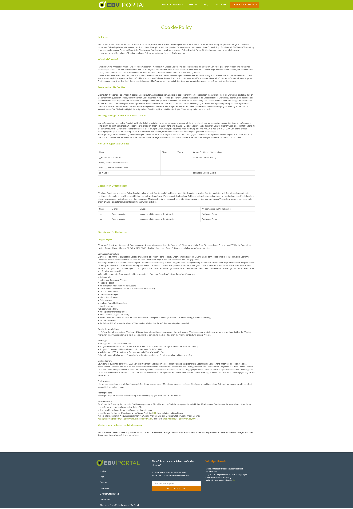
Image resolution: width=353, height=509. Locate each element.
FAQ (206, 5)
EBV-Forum (220, 5)
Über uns (104, 483)
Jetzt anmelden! (176, 489)
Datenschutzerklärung (109, 494)
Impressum (104, 488)
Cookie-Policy (105, 500)
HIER (154, 413)
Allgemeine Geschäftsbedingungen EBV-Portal (119, 505)
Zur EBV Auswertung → (244, 5)
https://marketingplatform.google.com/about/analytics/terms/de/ (125, 419)
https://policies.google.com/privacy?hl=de (180, 419)
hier (233, 480)
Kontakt (194, 5)
